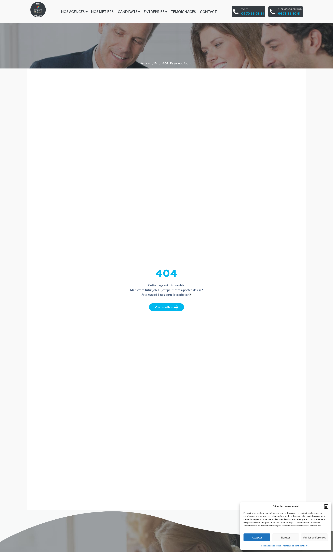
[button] (326, 506)
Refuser (285, 537)
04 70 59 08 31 (252, 13)
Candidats (127, 12)
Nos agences (73, 12)
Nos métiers (102, 12)
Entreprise (154, 12)
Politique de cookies (271, 545)
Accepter (257, 537)
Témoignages (183, 12)
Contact (208, 12)
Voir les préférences (314, 537)
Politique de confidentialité (296, 545)
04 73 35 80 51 (289, 13)
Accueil (146, 63)
